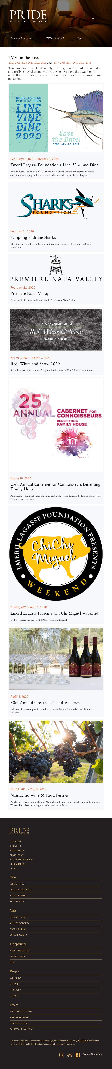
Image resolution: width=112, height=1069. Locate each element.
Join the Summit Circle (20, 890)
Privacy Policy (16, 855)
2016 (75, 63)
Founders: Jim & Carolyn (21, 1029)
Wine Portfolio (17, 884)
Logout (13, 868)
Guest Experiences (19, 917)
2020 (49, 63)
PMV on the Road (54, 38)
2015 (82, 63)
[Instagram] (62, 1055)
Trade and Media (18, 864)
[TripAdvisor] (69, 1056)
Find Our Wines (17, 901)
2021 (43, 63)
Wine (13, 877)
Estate (14, 1005)
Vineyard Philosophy (19, 1017)
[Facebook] (78, 1055)
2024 (24, 63)
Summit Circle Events (21, 38)
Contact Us (15, 846)
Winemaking (15, 978)
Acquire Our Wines (19, 895)
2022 (37, 63)
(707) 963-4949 (82, 1041)
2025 (17, 63)
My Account (15, 841)
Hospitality (15, 990)
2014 (88, 63)
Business (14, 996)
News (79, 38)
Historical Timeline (19, 1023)
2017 (69, 63)
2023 (30, 63)
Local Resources (18, 935)
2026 (11, 63)
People (14, 971)
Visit (13, 910)
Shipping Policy (17, 850)
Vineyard (14, 984)
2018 (62, 63)
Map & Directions (18, 929)
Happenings (18, 944)
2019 (56, 63)
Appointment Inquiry (19, 923)
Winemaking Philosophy (21, 1011)
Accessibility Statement (21, 859)
